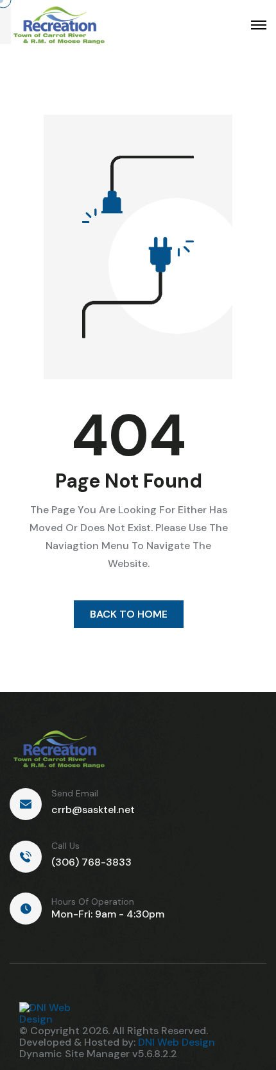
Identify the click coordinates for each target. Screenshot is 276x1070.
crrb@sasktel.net (93, 809)
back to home (129, 614)
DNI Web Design (176, 1042)
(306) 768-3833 (91, 862)
